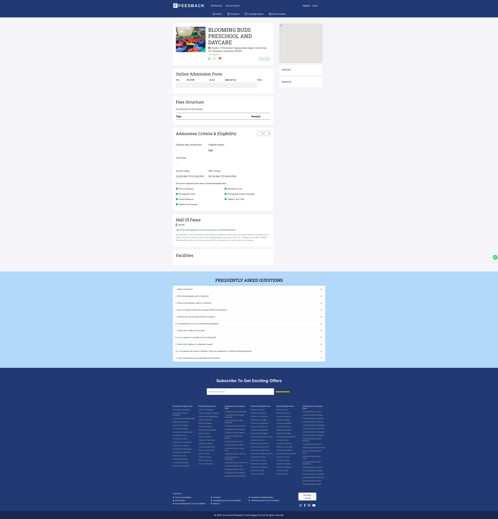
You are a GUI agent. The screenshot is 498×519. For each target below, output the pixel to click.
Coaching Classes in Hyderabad (232, 458)
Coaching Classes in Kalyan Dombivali (234, 416)
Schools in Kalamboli (284, 423)
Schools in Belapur (283, 413)
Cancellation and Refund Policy (262, 497)
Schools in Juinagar (283, 420)
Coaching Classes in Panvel (312, 467)
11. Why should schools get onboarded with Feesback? (197, 358)
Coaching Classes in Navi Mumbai (234, 437)
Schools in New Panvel (284, 450)
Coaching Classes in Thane (234, 445)
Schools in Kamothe (283, 426)
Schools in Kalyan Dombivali (209, 413)
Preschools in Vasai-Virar (182, 452)
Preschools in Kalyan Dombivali (180, 414)
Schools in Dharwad (206, 464)
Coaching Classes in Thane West (234, 449)
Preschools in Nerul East (259, 443)
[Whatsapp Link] (300, 505)
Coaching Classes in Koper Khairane (312, 440)
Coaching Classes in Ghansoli (313, 418)
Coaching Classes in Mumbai (235, 426)
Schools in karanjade (284, 430)
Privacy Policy (180, 500)
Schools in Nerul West (284, 447)
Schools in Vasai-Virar (206, 450)
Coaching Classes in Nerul (311, 444)
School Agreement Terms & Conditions (227, 500)
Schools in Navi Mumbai (207, 430)
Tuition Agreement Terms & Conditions (265, 500)
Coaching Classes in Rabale (312, 471)
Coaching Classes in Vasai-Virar (236, 462)
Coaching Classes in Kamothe (313, 428)
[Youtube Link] (314, 505)
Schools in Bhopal (205, 460)
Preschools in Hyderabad (182, 449)
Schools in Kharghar (283, 433)
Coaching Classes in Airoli (311, 412)
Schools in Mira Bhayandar (208, 416)
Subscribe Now (282, 391)
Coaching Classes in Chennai (235, 454)
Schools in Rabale (282, 460)
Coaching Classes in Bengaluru (236, 412)
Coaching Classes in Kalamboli (313, 425)
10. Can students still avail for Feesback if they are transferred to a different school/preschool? (213, 351)
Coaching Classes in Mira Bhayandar (234, 421)
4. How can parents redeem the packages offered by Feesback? (201, 310)
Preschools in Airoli (258, 410)
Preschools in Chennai (181, 445)
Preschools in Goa (179, 456)
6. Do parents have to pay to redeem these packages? (197, 323)
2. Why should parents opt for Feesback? (192, 296)
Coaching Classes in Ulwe (311, 481)
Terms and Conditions (183, 497)
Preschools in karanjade (259, 430)
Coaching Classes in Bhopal (235, 473)
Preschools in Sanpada (259, 464)
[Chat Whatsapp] (495, 257)
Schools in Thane (205, 437)
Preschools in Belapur (259, 413)
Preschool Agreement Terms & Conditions (190, 504)
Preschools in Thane (180, 439)
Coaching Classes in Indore (234, 469)
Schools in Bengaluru (206, 410)
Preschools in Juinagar (259, 420)
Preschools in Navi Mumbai (183, 432)
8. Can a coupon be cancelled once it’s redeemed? (195, 337)
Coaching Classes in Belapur (312, 415)
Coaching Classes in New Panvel (311, 457)
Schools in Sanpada (283, 464)
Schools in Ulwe (282, 470)
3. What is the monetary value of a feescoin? (193, 303)
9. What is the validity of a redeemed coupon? (194, 344)
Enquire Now (264, 59)
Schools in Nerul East (284, 443)
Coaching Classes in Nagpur (235, 429)
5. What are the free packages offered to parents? (195, 317)
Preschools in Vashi (258, 474)
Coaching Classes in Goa (234, 466)
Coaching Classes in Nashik (234, 433)
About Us (216, 504)
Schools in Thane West (207, 440)
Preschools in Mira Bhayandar (184, 418)
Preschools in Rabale (258, 460)
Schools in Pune (204, 433)
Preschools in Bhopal (180, 462)
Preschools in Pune (180, 435)
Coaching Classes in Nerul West (311, 452)
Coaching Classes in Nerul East (313, 447)
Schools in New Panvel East (286, 454)
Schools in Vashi (282, 474)
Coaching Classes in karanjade (313, 432)
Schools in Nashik (205, 426)
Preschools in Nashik (180, 429)
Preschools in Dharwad (181, 466)
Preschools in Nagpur (181, 425)
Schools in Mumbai (205, 420)
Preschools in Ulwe (257, 470)
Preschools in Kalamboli (259, 423)
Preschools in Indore (180, 459)
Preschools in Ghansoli (259, 416)
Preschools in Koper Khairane (261, 437)
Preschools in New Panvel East (262, 454)
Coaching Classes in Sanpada (313, 474)
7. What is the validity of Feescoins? (190, 330)
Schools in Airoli (282, 410)
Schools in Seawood (283, 467)
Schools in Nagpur (205, 423)
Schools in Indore (205, 457)
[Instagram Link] (309, 505)
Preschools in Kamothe (259, 426)
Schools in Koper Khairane (286, 437)
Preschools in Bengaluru (182, 410)
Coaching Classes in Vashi (311, 484)
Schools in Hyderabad (207, 447)
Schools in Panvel (282, 457)
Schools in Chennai (205, 443)
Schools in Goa (204, 454)
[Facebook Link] (305, 505)
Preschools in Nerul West (260, 447)
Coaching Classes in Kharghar (313, 435)
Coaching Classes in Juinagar (312, 422)
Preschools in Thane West (182, 442)
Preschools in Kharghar (259, 433)
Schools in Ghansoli (283, 416)
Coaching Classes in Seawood (313, 477)
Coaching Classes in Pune (234, 441)
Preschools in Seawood (259, 467)
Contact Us (217, 497)
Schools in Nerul (282, 440)
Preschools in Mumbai (181, 422)
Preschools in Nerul (258, 440)
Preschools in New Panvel (260, 450)
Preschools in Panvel (258, 457)
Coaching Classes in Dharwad (235, 476)
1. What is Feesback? (184, 289)
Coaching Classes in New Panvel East (311, 463)
